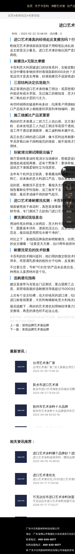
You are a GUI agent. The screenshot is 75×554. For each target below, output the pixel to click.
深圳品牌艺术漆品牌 (35, 325)
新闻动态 (21, 15)
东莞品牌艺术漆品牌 (35, 329)
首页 (30, 6)
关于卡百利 (42, 6)
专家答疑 (34, 15)
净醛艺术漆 (58, 6)
